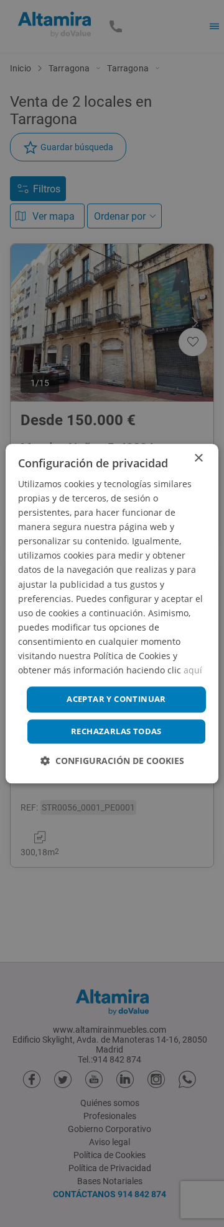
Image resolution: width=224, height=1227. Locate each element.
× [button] (198, 458)
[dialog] (112, 613)
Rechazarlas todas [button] (116, 731)
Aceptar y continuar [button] (116, 699)
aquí (193, 670)
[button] (112, 760)
